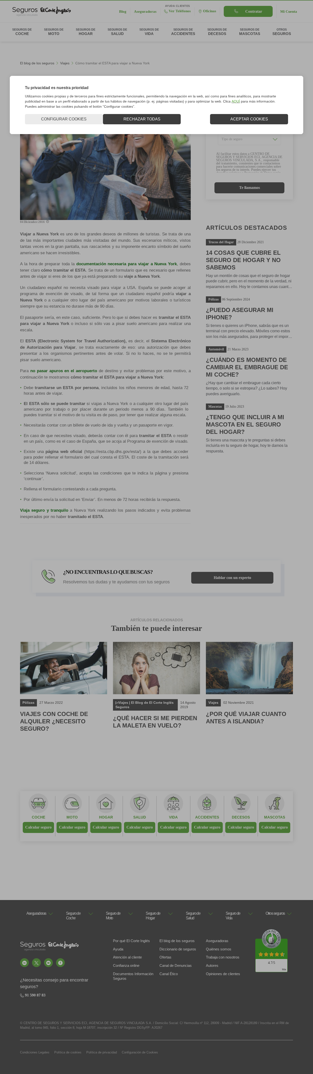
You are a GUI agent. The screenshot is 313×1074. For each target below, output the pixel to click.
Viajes (64, 63)
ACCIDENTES (207, 817)
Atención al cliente (127, 957)
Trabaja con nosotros (222, 957)
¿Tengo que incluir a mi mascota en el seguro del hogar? (245, 424)
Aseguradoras (217, 941)
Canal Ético (168, 974)
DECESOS (241, 817)
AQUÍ (236, 101)
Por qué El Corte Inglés (131, 941)
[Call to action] (24, 962)
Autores (212, 965)
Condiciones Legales (34, 1052)
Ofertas (165, 957)
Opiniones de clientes (223, 974)
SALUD (139, 817)
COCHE (38, 817)
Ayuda (118, 949)
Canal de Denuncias (175, 965)
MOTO (72, 817)
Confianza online (126, 965)
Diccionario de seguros (177, 949)
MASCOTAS (274, 817)
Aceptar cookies (249, 119)
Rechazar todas (141, 119)
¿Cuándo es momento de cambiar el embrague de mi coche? (247, 367)
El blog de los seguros (37, 63)
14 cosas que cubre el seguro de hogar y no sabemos (243, 260)
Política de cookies (67, 1052)
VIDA (173, 817)
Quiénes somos (218, 949)
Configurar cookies (64, 119)
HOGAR (106, 817)
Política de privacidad (101, 1052)
